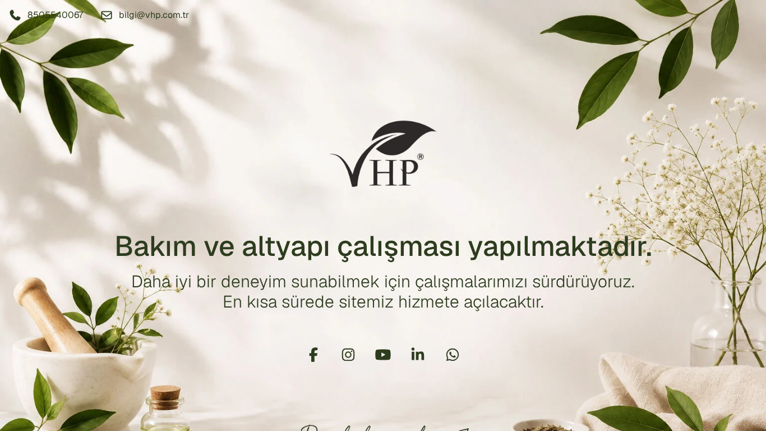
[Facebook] (313, 355)
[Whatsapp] (453, 355)
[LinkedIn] (418, 355)
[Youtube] (383, 355)
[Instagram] (348, 355)
